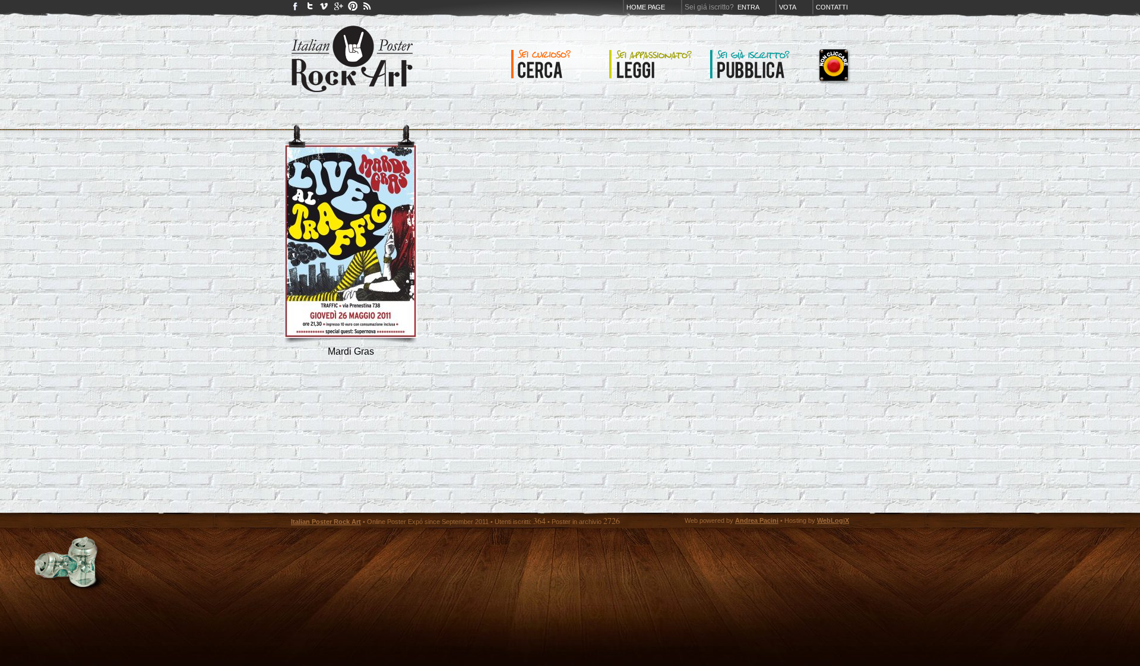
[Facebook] (296, 9)
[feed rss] (367, 9)
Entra (748, 7)
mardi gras (351, 351)
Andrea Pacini (756, 520)
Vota (787, 7)
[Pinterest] (353, 9)
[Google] (338, 9)
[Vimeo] (324, 9)
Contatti (832, 7)
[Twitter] (310, 9)
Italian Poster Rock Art (326, 521)
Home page (645, 7)
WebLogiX (833, 520)
